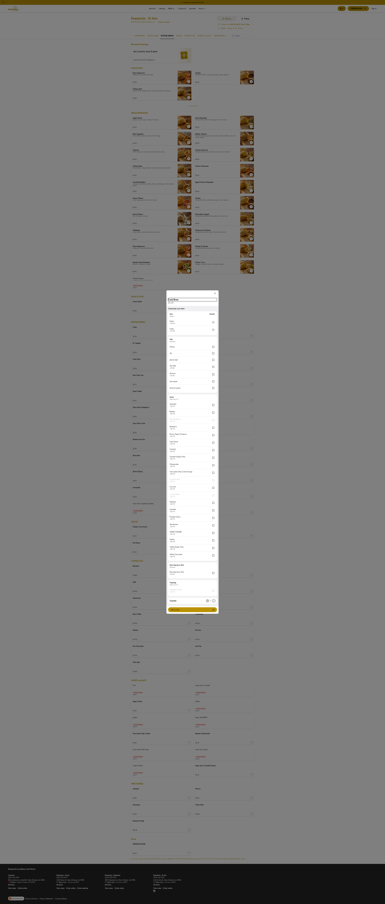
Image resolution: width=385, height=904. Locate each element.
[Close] (215, 293)
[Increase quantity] (213, 600)
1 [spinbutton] (210, 601)
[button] (192, 609)
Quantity (173, 601)
